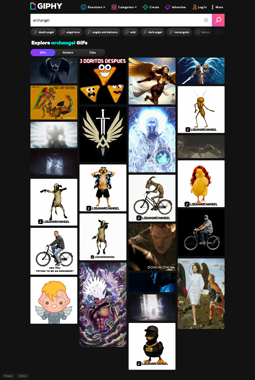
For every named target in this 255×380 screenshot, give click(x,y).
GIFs (43, 52)
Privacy (8, 375)
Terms (22, 375)
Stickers (68, 52)
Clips (92, 52)
